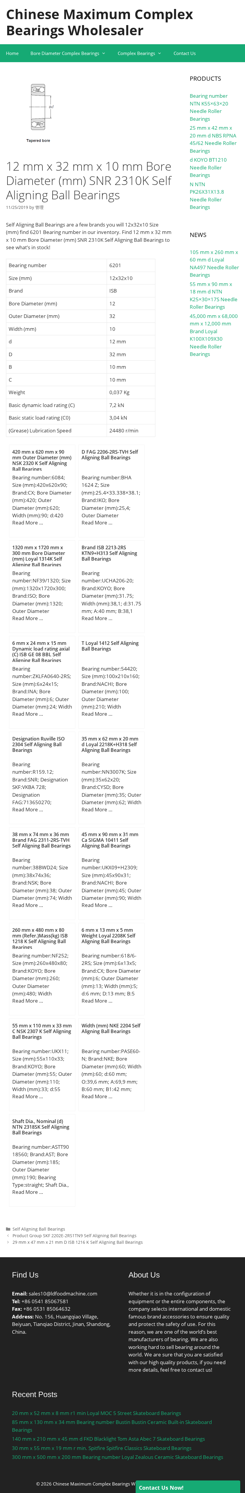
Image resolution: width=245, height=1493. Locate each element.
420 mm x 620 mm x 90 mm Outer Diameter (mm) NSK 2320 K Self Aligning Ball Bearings (41, 460)
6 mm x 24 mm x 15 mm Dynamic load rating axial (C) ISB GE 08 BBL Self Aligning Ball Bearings (41, 652)
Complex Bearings (136, 53)
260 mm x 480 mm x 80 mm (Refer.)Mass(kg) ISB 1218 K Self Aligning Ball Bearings (40, 939)
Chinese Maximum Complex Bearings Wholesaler (99, 22)
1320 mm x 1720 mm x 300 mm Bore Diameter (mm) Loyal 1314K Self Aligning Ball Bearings (38, 556)
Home (12, 53)
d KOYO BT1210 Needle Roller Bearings (208, 167)
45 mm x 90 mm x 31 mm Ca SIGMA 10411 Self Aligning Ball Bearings (110, 840)
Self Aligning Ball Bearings (39, 1229)
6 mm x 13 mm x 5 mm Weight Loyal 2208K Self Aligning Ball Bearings (108, 936)
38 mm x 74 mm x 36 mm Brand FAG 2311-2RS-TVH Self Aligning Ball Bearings (41, 840)
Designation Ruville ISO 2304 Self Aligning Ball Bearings (38, 744)
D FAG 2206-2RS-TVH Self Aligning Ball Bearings (110, 455)
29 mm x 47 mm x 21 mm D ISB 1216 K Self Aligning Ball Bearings (78, 1242)
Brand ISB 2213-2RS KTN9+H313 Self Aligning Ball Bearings (109, 553)
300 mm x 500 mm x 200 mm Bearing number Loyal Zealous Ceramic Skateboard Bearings (117, 1457)
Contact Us (185, 53)
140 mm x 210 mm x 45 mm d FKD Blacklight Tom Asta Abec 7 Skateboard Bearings (108, 1438)
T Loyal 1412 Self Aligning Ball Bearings (110, 646)
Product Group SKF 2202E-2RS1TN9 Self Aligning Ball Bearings (75, 1235)
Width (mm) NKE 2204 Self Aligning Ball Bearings (111, 1028)
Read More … (27, 522)
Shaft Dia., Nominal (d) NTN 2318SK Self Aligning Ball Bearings (40, 1127)
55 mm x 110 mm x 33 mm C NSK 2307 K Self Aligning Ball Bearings (42, 1031)
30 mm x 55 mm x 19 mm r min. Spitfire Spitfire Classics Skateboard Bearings (102, 1448)
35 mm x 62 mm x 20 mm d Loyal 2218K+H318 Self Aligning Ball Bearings (110, 744)
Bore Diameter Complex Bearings (64, 53)
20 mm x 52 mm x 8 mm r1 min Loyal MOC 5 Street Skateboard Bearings (96, 1413)
